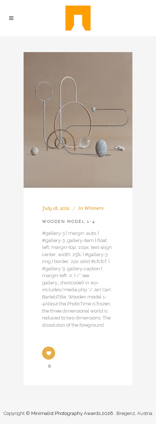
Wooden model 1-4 (68, 221)
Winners (93, 208)
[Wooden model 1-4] (78, 120)
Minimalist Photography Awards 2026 (72, 413)
